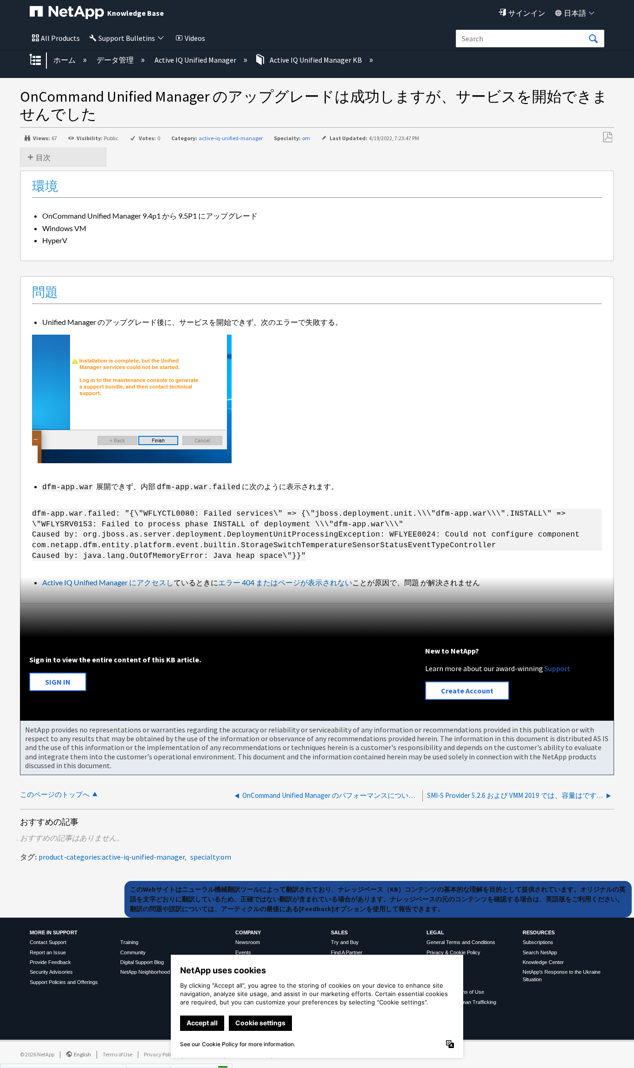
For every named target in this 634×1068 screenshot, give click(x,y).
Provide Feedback (50, 962)
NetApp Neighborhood (145, 972)
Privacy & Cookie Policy (453, 952)
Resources (539, 932)
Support (557, 668)
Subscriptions (538, 942)
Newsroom (247, 942)
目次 (43, 157)
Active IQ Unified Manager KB (315, 60)
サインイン (526, 13)
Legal (435, 932)
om (306, 138)
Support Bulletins (126, 38)
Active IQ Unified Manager (196, 60)
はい (143, 1057)
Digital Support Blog (142, 962)
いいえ (191, 1057)
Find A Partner (346, 952)
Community (133, 952)
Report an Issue (48, 952)
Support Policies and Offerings (64, 982)
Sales (339, 932)
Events (243, 952)
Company (248, 932)
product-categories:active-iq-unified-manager (112, 856)
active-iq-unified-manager (231, 138)
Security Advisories (51, 972)
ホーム (65, 60)
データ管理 (116, 60)
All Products (60, 38)
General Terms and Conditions (461, 942)
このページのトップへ (55, 794)
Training (129, 942)
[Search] (593, 38)
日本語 (575, 13)
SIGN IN (58, 681)
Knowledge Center (543, 962)
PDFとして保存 (607, 137)
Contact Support (48, 942)
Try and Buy (345, 942)
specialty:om (210, 856)
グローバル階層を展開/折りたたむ (41, 60)
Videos (195, 38)
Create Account (467, 690)
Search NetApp (540, 952)
